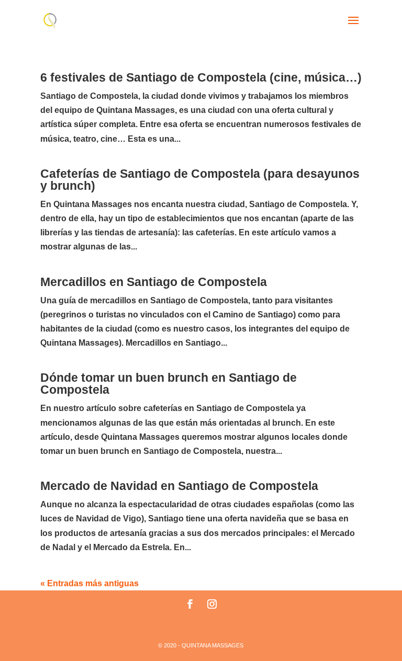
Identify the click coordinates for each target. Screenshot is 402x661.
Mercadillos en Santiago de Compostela (153, 282)
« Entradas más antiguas (89, 583)
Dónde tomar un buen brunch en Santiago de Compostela (168, 383)
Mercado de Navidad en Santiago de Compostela (179, 486)
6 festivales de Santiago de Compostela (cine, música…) (201, 77)
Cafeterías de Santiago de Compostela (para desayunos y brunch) (200, 179)
